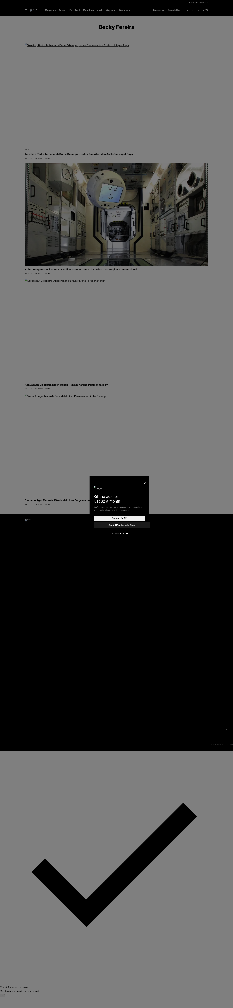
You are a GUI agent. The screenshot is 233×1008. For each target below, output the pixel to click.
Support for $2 (119, 518)
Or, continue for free (119, 533)
